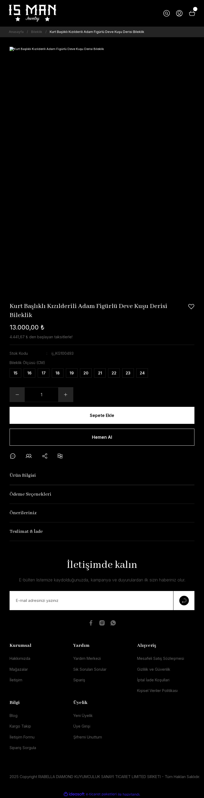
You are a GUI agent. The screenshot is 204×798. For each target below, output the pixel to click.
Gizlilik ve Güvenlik (153, 669)
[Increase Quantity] (65, 394)
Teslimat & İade (26, 532)
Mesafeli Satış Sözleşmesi (160, 658)
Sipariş (79, 680)
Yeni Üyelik (83, 715)
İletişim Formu (22, 737)
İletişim (16, 680)
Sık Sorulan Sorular (90, 669)
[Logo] (32, 13)
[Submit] (183, 600)
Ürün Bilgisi (23, 475)
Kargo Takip (20, 726)
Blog (14, 715)
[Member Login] (179, 13)
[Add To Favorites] (191, 306)
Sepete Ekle (102, 415)
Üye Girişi (81, 726)
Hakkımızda (20, 658)
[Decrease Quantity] (17, 394)
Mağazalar (19, 669)
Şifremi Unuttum (87, 737)
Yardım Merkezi (87, 658)
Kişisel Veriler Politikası (157, 690)
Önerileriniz (23, 513)
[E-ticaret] (101, 794)
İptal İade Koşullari (153, 680)
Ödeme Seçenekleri (30, 494)
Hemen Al (102, 437)
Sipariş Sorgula (23, 747)
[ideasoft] (74, 794)
